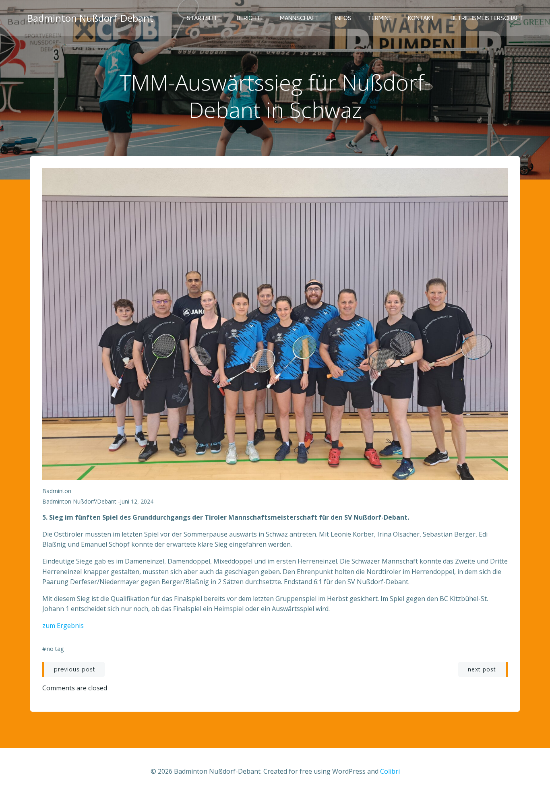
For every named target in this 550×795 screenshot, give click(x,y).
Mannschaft (299, 18)
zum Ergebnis (63, 625)
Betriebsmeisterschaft (487, 18)
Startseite (204, 18)
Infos (343, 18)
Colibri (390, 771)
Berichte (250, 18)
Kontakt (421, 18)
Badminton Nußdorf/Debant (79, 501)
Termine (380, 18)
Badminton (56, 491)
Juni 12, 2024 (136, 501)
